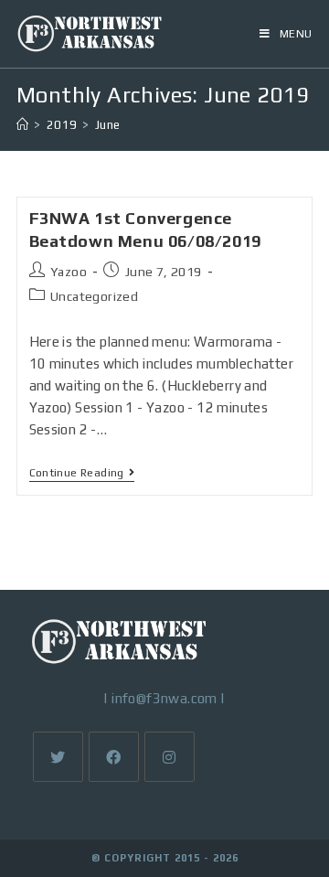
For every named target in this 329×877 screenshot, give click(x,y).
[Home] (22, 125)
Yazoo (68, 271)
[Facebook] (114, 757)
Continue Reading (82, 474)
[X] (58, 757)
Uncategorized (94, 296)
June (108, 125)
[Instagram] (169, 757)
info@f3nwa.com (164, 698)
